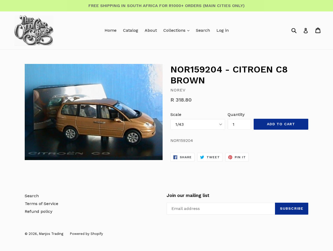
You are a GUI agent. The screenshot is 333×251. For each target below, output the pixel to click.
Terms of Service (41, 203)
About (151, 30)
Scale (175, 114)
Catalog (130, 30)
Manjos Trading (51, 234)
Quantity (236, 114)
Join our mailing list (187, 195)
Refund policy (38, 211)
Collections (175, 30)
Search (203, 30)
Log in (222, 30)
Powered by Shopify (86, 234)
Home (111, 30)
